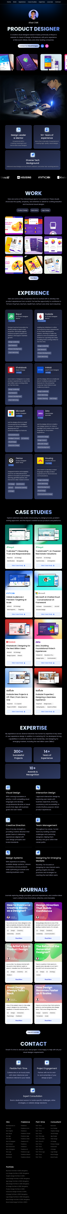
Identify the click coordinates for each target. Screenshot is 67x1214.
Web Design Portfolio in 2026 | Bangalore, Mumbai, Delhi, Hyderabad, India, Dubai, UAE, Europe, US (18, 1184)
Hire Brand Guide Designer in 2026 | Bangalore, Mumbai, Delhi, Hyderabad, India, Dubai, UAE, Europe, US (10, 1157)
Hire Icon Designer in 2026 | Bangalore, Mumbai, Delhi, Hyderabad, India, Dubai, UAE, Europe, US (10, 1128)
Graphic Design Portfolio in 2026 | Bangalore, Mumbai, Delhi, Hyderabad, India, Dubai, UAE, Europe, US (17, 1176)
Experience (22, 2)
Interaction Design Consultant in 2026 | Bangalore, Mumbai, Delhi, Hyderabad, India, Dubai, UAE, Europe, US (56, 1147)
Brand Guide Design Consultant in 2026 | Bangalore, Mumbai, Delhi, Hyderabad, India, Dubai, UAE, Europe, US (56, 1157)
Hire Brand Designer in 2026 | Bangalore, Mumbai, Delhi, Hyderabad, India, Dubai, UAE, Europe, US (10, 1154)
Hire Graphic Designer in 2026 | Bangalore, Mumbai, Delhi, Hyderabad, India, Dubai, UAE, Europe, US (10, 1131)
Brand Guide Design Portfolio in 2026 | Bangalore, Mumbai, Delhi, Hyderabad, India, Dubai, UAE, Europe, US (17, 1202)
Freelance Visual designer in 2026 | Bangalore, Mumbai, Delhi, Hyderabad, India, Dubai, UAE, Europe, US (25, 1133)
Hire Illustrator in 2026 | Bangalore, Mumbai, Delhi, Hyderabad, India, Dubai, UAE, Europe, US (10, 1126)
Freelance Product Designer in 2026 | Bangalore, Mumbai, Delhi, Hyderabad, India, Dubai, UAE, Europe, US (25, 1144)
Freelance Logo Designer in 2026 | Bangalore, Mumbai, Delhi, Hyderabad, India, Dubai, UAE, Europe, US (25, 1152)
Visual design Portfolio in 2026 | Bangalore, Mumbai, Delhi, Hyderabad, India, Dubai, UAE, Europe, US (18, 1178)
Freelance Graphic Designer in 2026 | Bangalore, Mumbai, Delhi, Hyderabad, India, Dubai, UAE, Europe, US (25, 1131)
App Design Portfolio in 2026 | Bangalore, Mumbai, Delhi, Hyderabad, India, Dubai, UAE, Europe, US (17, 1181)
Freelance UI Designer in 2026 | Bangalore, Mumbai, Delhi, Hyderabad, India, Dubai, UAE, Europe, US (25, 1149)
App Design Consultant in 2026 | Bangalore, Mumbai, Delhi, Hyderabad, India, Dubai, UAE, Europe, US (56, 1136)
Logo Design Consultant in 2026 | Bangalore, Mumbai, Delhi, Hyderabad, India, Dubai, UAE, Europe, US (56, 1152)
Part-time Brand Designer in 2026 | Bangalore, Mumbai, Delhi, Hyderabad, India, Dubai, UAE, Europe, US (40, 1154)
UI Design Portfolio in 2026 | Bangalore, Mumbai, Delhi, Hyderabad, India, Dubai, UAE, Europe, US (17, 1194)
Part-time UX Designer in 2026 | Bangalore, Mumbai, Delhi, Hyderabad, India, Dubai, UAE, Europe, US (40, 1141)
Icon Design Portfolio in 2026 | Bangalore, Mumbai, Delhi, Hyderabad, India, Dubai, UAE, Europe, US (17, 1173)
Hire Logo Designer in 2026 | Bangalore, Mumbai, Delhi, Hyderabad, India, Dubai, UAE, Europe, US (10, 1152)
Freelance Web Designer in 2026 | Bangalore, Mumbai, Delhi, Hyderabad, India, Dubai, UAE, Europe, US (25, 1139)
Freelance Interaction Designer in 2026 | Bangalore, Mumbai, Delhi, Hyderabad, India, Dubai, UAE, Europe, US (25, 1147)
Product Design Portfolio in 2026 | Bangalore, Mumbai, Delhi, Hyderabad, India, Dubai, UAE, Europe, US (17, 1189)
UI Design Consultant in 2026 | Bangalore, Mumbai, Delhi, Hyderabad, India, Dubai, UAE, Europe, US (56, 1149)
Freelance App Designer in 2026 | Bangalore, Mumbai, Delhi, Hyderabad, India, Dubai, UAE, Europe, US (25, 1136)
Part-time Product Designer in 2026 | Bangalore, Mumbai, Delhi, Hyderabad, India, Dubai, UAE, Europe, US (40, 1144)
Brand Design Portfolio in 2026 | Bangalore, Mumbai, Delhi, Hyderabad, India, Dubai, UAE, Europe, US (18, 1199)
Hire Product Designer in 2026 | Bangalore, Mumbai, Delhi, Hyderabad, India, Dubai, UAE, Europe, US (10, 1144)
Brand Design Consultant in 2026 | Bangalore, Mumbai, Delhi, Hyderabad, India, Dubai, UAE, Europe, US (56, 1154)
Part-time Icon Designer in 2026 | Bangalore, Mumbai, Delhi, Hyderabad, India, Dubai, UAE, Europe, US (40, 1128)
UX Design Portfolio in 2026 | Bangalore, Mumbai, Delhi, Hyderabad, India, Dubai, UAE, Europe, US (17, 1186)
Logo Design (45, 210)
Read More (19, 938)
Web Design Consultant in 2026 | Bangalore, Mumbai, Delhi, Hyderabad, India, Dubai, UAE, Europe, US (56, 1139)
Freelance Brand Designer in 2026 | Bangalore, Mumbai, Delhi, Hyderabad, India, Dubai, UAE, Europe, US (25, 1154)
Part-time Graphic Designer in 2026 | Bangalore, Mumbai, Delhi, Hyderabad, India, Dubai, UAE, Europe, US (40, 1131)
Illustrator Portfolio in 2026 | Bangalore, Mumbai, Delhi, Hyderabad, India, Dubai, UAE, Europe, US (17, 1171)
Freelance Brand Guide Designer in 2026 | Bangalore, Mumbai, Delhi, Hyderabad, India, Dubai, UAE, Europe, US (25, 1157)
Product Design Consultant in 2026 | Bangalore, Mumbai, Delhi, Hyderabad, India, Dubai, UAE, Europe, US (56, 1144)
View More (33, 278)
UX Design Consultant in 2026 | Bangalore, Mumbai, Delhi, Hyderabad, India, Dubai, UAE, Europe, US (56, 1141)
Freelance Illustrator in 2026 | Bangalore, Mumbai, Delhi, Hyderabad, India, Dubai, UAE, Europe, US (25, 1126)
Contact (58, 2)
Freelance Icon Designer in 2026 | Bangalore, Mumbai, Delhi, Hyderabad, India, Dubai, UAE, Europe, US (25, 1128)
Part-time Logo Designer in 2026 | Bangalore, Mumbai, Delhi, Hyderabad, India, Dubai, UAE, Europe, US (40, 1152)
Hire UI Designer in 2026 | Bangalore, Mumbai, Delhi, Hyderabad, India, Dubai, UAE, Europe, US (10, 1149)
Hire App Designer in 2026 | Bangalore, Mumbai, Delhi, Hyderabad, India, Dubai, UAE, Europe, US (10, 1136)
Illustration (34, 210)
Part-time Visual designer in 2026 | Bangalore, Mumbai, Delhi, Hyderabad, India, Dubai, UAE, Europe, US (40, 1133)
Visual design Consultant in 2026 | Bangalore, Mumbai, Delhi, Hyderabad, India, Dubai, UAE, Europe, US (56, 1133)
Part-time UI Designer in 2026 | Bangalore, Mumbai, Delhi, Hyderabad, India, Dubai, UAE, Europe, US (40, 1149)
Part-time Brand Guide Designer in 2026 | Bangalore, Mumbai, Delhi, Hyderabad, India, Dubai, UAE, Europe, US (40, 1157)
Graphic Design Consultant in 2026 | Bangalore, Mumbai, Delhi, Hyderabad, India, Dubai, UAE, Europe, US (56, 1131)
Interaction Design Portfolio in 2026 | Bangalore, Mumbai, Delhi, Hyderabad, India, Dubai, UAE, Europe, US (17, 1192)
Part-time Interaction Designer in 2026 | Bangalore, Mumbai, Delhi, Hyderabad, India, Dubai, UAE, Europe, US (40, 1147)
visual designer (23, 35)
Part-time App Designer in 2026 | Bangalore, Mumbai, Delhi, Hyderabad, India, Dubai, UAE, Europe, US (40, 1136)
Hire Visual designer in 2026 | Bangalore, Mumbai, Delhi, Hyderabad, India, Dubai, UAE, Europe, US (10, 1133)
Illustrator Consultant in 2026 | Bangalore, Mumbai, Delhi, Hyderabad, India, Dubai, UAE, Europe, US (56, 1126)
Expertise (42, 2)
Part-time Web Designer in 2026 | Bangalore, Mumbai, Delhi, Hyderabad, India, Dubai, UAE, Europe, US (40, 1139)
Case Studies (32, 2)
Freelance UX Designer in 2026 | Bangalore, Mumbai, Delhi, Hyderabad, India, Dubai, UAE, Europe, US (25, 1141)
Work (14, 2)
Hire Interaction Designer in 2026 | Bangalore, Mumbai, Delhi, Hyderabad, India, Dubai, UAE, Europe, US (10, 1147)
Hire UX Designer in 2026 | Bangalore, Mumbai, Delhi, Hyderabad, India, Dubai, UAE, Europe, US (11, 1141)
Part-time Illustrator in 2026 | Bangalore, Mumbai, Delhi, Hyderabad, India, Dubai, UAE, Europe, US (40, 1126)
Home (9, 2)
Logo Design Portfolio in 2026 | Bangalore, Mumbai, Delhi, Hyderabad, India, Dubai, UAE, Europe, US (18, 1197)
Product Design (22, 210)
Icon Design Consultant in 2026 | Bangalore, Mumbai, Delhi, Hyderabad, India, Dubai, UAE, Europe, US (56, 1128)
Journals (50, 2)
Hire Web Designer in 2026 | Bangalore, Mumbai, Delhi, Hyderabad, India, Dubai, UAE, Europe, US (10, 1139)
